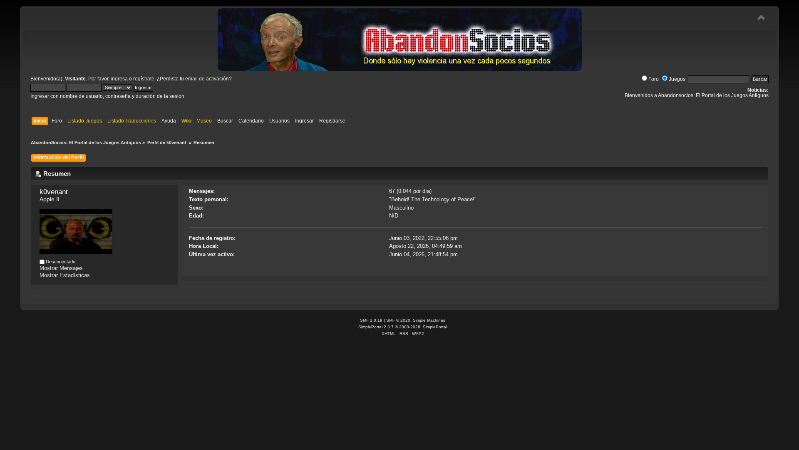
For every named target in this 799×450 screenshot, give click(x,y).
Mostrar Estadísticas (65, 275)
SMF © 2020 (398, 320)
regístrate (143, 78)
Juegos (677, 79)
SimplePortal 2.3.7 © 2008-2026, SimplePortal (402, 327)
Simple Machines (429, 320)
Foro (653, 79)
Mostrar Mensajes (61, 268)
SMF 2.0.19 (371, 320)
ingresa (119, 78)
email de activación (207, 78)
